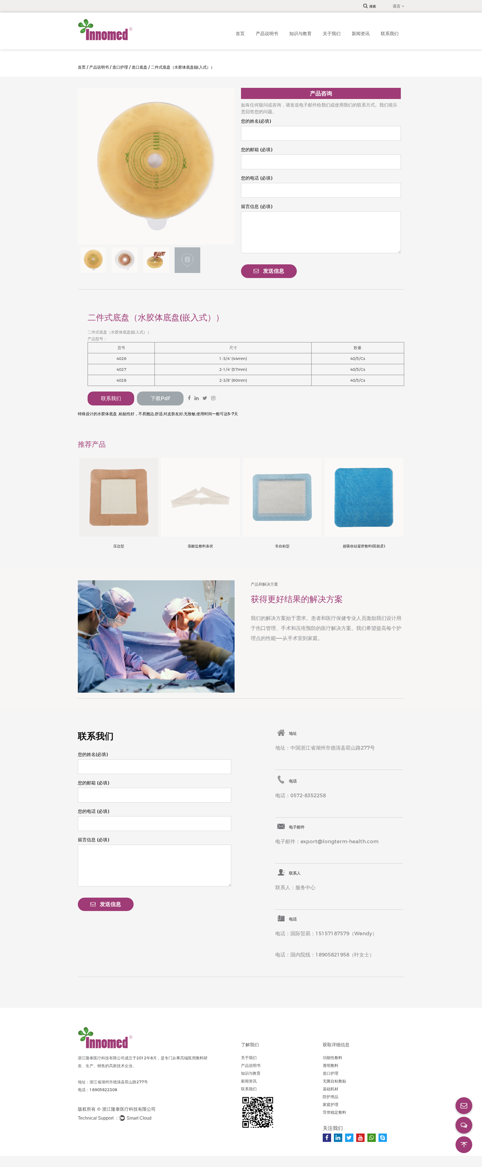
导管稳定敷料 (334, 1112)
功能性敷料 (332, 1057)
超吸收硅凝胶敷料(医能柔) (364, 546)
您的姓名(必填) (256, 121)
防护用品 (330, 1096)
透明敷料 (330, 1065)
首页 (240, 33)
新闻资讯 (361, 33)
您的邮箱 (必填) (256, 149)
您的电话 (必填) (256, 178)
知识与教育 (300, 33)
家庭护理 (330, 1104)
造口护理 (120, 67)
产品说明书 (267, 33)
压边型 (118, 546)
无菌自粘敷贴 (334, 1081)
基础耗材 (330, 1088)
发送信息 (273, 271)
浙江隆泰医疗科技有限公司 (129, 1109)
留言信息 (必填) (256, 206)
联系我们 (390, 33)
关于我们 (332, 33)
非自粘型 (282, 546)
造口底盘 (139, 67)
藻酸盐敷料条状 (200, 546)
